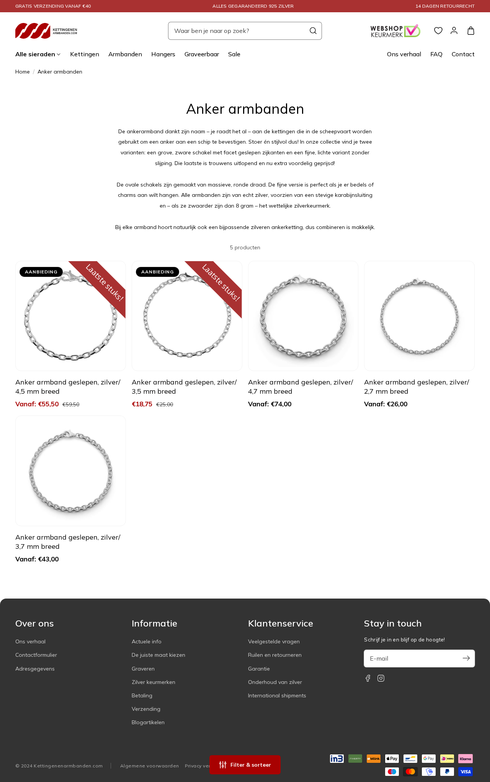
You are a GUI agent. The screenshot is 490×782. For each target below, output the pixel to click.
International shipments (277, 695)
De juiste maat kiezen (158, 654)
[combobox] (245, 30)
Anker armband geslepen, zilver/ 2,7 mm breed (416, 387)
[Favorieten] (438, 30)
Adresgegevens (35, 668)
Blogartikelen (148, 722)
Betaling (142, 695)
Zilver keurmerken (153, 682)
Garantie (259, 668)
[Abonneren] (466, 658)
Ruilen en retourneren (275, 654)
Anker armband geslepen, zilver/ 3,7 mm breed (67, 542)
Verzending (146, 708)
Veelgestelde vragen (274, 641)
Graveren (143, 668)
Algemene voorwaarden (149, 766)
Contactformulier (36, 654)
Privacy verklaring (206, 766)
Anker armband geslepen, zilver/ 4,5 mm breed (67, 387)
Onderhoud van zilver (275, 682)
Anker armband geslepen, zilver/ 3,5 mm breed (184, 387)
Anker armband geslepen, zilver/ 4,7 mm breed (300, 387)
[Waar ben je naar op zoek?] (313, 30)
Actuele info (147, 641)
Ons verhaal (30, 641)
